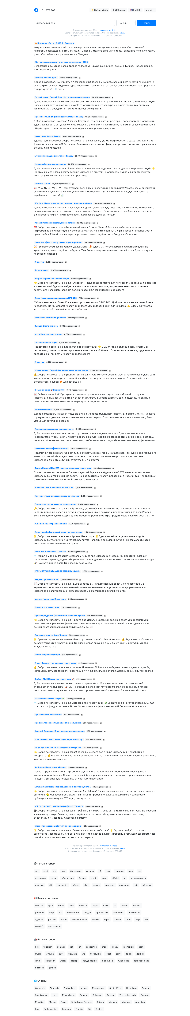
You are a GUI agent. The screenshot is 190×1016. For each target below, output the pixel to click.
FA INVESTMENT (42, 184)
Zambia (79, 1009)
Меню (149, 10)
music (106, 905)
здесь (122, 33)
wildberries (118, 912)
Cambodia (40, 988)
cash (141, 947)
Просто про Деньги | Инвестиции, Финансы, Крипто (60, 615)
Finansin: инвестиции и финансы (50, 318)
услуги (96, 885)
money (114, 947)
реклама (39, 885)
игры (106, 919)
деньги (140, 953)
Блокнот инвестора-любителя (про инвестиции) (58, 826)
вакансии (124, 885)
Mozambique (68, 995)
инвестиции (73, 912)
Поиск (146, 22)
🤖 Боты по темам (44, 939)
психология (134, 912)
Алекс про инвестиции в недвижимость (54, 429)
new (108, 871)
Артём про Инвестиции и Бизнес (50, 767)
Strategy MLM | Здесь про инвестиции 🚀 (54, 679)
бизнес (82, 878)
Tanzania (54, 988)
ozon (128, 919)
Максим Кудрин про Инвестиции (50, 599)
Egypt (63, 1002)
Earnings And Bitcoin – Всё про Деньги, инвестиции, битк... (63, 787)
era (139, 871)
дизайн (95, 919)
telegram (119, 871)
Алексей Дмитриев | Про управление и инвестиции (60, 731)
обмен (76, 885)
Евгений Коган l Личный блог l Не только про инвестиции (62, 97)
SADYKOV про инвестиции (47, 655)
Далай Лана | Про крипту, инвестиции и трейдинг (58, 242)
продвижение (90, 960)
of (100, 871)
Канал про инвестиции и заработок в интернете (58, 748)
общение (146, 885)
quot (63, 871)
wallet (63, 960)
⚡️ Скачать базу (99, 10)
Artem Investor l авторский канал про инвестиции (59, 532)
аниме (117, 919)
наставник (128, 947)
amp (131, 871)
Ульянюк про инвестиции (47, 607)
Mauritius (39, 1002)
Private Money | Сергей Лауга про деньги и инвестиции (61, 370)
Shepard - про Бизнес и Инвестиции (52, 278)
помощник (95, 953)
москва (90, 871)
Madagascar (98, 988)
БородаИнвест (42, 270)
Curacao (145, 995)
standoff (39, 926)
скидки (87, 912)
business (39, 967)
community (62, 885)
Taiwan (100, 1002)
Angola (83, 988)
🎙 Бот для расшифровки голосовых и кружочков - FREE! (61, 62)
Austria (99, 1009)
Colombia (97, 995)
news (71, 905)
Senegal (146, 988)
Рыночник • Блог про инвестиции (51, 524)
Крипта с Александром (46, 78)
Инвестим (39, 362)
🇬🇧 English (135, 10)
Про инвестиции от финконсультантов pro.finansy (59, 117)
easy (118, 953)
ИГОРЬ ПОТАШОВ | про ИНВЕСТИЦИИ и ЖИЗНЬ (57, 571)
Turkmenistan (50, 1009)
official (115, 878)
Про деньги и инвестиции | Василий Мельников (58, 723)
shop (51, 912)
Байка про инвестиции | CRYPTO (50, 552)
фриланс (72, 953)
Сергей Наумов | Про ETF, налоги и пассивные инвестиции (63, 468)
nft (50, 885)
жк (54, 871)
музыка (83, 905)
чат (36, 871)
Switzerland (69, 988)
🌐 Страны (40, 980)
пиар (104, 878)
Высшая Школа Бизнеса (46, 326)
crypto (94, 878)
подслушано (54, 926)
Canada (83, 995)
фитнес (52, 967)
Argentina (140, 1002)
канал (61, 905)
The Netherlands (127, 995)
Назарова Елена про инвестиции (50, 164)
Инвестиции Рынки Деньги (48, 136)
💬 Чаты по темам (44, 863)
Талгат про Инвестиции (46, 342)
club (86, 885)
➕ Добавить (118, 10)
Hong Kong (131, 988)
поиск (129, 953)
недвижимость (138, 878)
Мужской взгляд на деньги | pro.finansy (54, 156)
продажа (109, 885)
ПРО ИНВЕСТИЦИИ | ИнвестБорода (51, 448)
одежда (39, 919)
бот (71, 947)
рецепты (39, 912)
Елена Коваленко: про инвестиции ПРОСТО (56, 298)
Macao (52, 1002)
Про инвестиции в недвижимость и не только (57, 496)
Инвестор (39, 262)
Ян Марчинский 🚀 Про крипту (49, 390)
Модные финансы (43, 409)
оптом (64, 919)
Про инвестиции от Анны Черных (51, 635)
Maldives (126, 1002)
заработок (91, 947)
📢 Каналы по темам (46, 898)
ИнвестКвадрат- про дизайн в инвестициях (55, 663)
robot (108, 953)
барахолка (75, 871)
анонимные (107, 960)
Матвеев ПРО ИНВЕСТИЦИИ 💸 (49, 698)
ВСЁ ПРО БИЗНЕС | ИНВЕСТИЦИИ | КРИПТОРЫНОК (59, 806)
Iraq (37, 1009)
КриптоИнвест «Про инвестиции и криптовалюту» (59, 739)
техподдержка (141, 960)
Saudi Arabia (41, 995)
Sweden (110, 995)
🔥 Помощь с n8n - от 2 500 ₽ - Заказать (54, 43)
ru (124, 878)
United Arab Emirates (81, 1002)
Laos (55, 995)
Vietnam (113, 1002)
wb (146, 919)
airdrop (74, 960)
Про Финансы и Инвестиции (48, 714)
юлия (37, 960)
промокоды (102, 912)
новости (39, 905)
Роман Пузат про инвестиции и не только (55, 223)
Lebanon (66, 1009)
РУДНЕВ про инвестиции (46, 579)
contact (61, 947)
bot (36, 947)
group (54, 878)
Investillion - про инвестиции (48, 334)
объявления (68, 878)
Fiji (89, 1009)
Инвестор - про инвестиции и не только (54, 488)
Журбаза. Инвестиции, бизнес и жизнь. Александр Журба (63, 203)
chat (45, 871)
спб (135, 885)
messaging (40, 878)
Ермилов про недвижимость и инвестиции (55, 504)
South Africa (115, 988)
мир (138, 919)
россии (52, 919)
